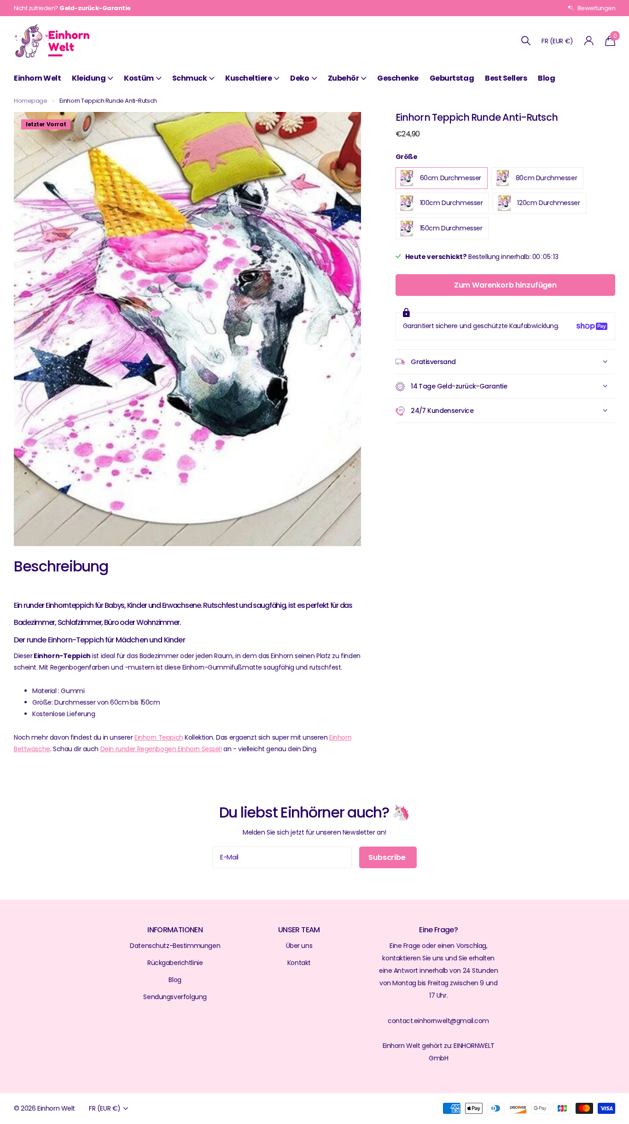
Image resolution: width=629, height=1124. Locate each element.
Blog (546, 78)
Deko (299, 78)
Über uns (299, 945)
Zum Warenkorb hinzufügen (505, 285)
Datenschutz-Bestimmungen (175, 945)
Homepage (30, 100)
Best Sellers (506, 78)
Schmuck (189, 78)
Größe (407, 156)
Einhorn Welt (37, 78)
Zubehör (343, 78)
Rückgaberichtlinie (175, 962)
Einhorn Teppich (158, 737)
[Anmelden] (589, 40)
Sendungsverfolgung (174, 996)
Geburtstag (452, 78)
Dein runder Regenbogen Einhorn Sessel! (161, 748)
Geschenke (398, 78)
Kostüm (138, 78)
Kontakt (299, 962)
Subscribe (387, 857)
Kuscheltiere (248, 78)
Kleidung (88, 78)
